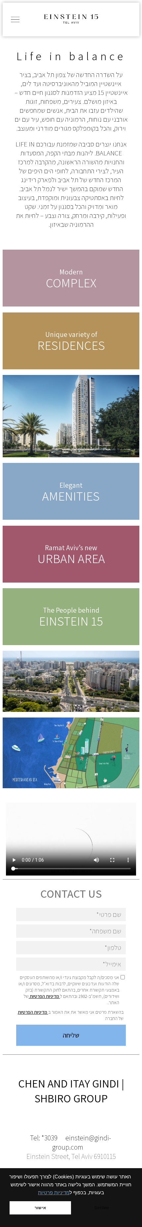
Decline (101, 1208)
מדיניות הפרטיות (44, 996)
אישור (40, 1208)
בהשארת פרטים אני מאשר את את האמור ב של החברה (70, 1015)
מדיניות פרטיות (53, 1192)
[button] (14, 19)
